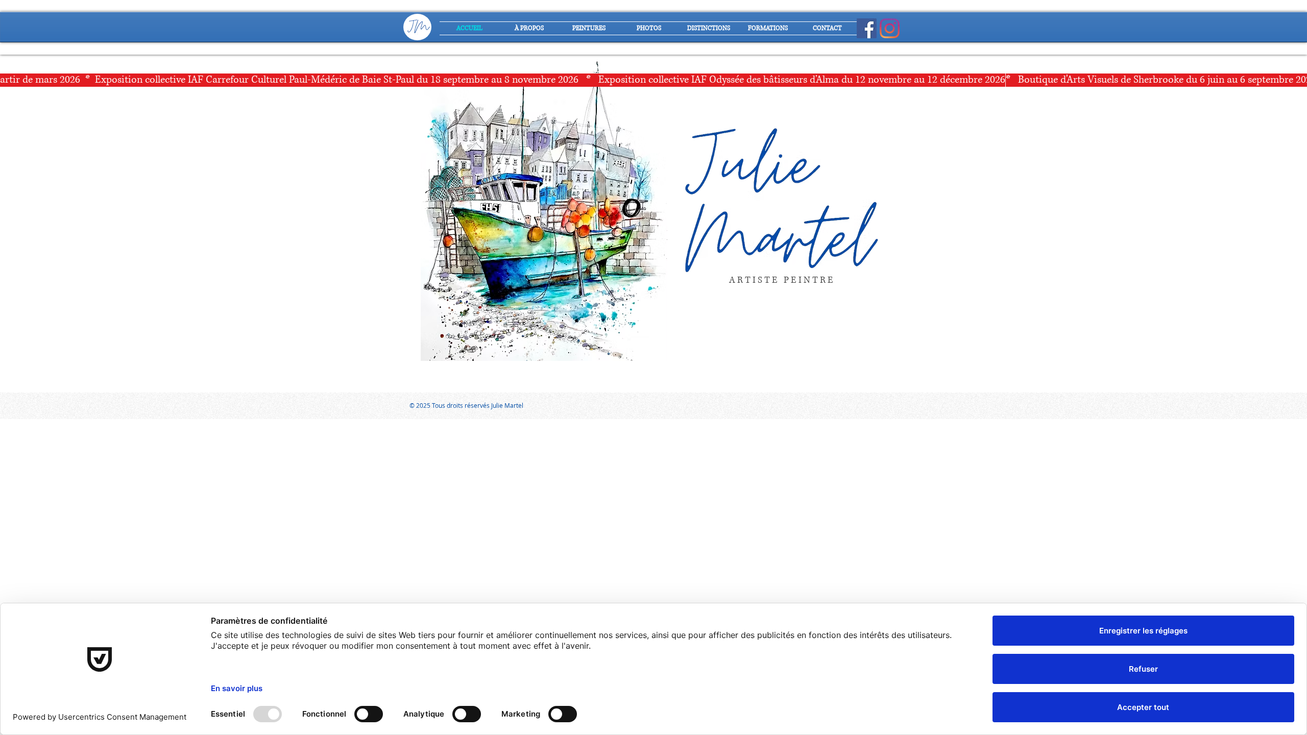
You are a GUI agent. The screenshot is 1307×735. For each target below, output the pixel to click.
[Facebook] (867, 28)
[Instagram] (890, 28)
